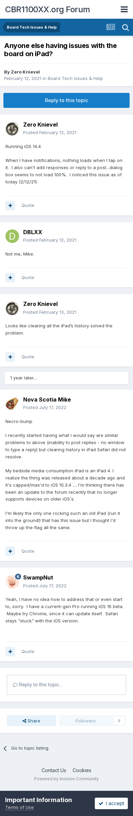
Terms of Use (19, 807)
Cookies (82, 770)
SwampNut (38, 577)
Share (33, 720)
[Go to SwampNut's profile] (12, 582)
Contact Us (54, 770)
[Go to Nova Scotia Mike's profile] (12, 403)
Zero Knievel (25, 72)
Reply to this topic (66, 100)
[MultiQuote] (10, 205)
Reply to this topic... (40, 684)
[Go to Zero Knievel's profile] (12, 128)
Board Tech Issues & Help (75, 78)
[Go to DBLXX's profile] (12, 236)
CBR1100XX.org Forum (47, 9)
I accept (113, 803)
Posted (49, 132)
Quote (27, 205)
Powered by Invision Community (66, 778)
